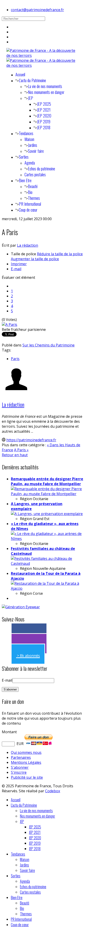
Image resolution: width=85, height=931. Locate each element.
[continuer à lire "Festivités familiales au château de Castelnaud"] (47, 563)
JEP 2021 (44, 110)
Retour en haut (15, 454)
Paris (15, 358)
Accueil (20, 74)
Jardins (32, 145)
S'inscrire (19, 772)
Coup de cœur (28, 210)
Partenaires (21, 757)
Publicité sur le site (27, 777)
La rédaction (27, 245)
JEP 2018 (43, 127)
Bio (30, 192)
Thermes (34, 198)
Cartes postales (35, 174)
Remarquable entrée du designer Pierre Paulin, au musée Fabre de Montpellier (47, 481)
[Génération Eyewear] (21, 606)
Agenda (29, 163)
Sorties (24, 157)
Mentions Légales (26, 762)
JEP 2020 (44, 116)
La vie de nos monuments (45, 86)
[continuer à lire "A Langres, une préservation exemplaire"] (47, 513)
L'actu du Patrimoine (32, 80)
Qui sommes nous (26, 752)
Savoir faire (36, 151)
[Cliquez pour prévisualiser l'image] (9, 324)
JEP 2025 (44, 104)
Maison (29, 139)
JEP (30, 98)
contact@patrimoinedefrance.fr (37, 9)
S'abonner (20, 767)
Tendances (26, 133)
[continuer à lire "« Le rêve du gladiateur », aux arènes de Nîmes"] (47, 538)
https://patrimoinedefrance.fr (31, 439)
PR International (30, 204)
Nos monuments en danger (46, 92)
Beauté (33, 186)
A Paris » (21, 449)
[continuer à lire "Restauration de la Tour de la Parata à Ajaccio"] (47, 588)
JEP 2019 (43, 121)
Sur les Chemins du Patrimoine (48, 345)
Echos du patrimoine (41, 169)
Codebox (52, 790)
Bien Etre (25, 180)
